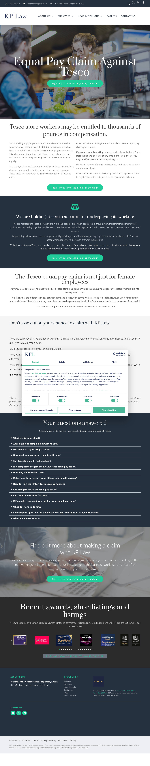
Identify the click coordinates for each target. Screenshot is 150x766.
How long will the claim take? (29, 472)
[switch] (61, 400)
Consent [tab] (35, 362)
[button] (129, 4)
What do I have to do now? (27, 506)
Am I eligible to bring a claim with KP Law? (35, 443)
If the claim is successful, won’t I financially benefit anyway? (45, 478)
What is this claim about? (26, 438)
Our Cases (64, 16)
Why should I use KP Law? (26, 518)
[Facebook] (13, 713)
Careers (112, 16)
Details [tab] (62, 362)
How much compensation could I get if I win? (37, 455)
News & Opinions (88, 16)
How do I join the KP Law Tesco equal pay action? (39, 483)
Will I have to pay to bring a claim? (31, 449)
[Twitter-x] (18, 713)
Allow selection (75, 410)
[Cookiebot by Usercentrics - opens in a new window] (115, 354)
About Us (44, 16)
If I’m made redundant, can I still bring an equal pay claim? (44, 501)
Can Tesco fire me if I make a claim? (32, 461)
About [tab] (114, 362)
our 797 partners (39, 373)
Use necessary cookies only (41, 410)
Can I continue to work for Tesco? (30, 495)
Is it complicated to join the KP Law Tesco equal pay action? (44, 466)
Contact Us (128, 16)
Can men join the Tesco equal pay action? (35, 489)
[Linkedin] (24, 713)
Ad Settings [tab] (88, 362)
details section (105, 390)
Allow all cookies (109, 410)
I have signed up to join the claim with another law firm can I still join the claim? (56, 512)
